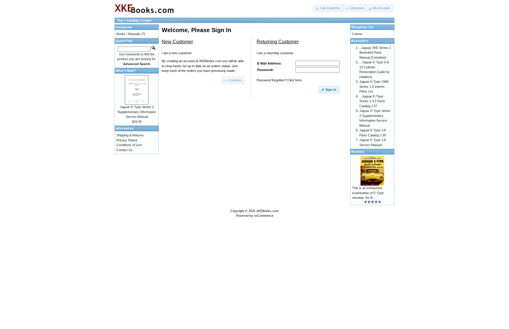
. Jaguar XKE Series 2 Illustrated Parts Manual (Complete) (375, 52)
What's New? (125, 70)
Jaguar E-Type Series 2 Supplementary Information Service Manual (137, 111)
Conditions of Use (129, 145)
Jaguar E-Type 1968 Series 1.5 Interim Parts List (374, 86)
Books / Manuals (128, 34)
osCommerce (263, 215)
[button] (328, 8)
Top (120, 20)
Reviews (357, 151)
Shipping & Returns (130, 135)
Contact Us (124, 150)
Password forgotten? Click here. (280, 80)
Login (146, 20)
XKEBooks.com (267, 211)
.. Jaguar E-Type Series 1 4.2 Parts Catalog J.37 (372, 101)
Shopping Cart (362, 27)
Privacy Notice (126, 140)
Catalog (133, 20)
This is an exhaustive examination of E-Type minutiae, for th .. (368, 192)
